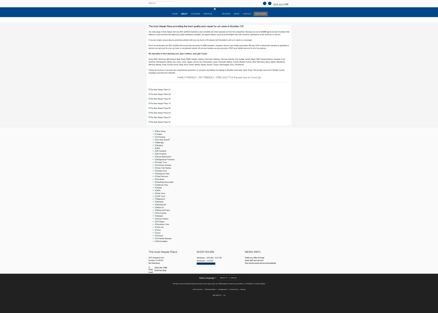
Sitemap (242, 289)
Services (207, 14)
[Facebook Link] (264, 3)
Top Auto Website (260, 284)
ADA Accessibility (210, 289)
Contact (247, 14)
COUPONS (195, 14)
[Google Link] (269, 3)
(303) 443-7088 (281, 4)
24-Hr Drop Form (198, 289)
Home (175, 14)
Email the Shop (160, 270)
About (184, 14)
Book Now (260, 14)
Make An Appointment (206, 264)
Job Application (222, 289)
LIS (224, 295)
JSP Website (249, 284)
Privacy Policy (234, 289)
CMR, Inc (241, 284)
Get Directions (154, 263)
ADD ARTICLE (217, 295)
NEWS (236, 14)
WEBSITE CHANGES (228, 278)
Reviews (226, 14)
